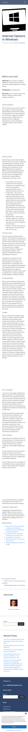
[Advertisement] (14, 60)
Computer (7, 579)
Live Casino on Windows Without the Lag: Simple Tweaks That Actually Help (14, 641)
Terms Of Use (7, 706)
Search (5, 621)
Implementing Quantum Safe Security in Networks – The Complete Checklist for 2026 (12, 655)
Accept (14, 726)
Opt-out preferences (10, 730)
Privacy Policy (18, 730)
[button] (26, 713)
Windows (13, 579)
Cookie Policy (6, 709)
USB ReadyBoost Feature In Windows (14, 585)
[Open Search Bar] (25, 2)
